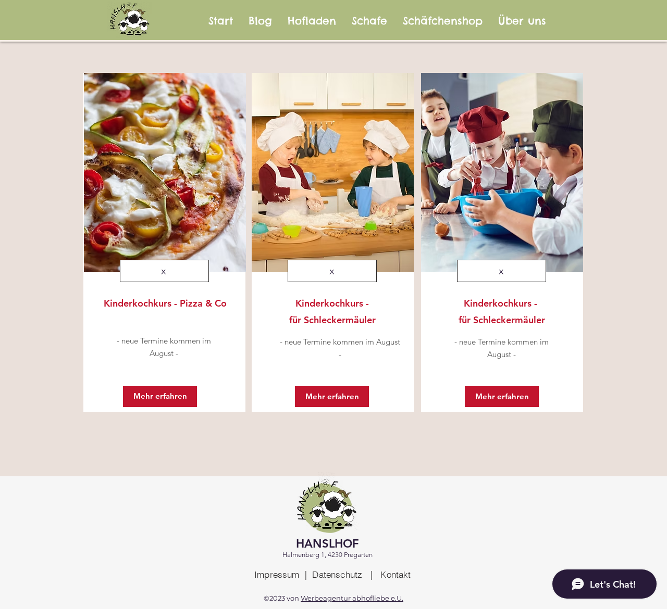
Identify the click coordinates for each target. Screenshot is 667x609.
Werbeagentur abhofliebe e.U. (352, 598)
